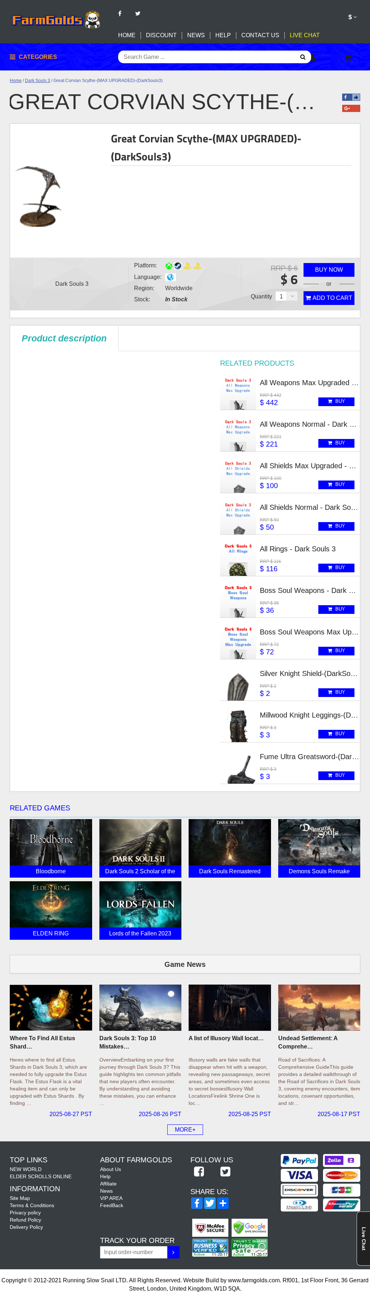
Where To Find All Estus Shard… (42, 1042)
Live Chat (305, 35)
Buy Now (329, 270)
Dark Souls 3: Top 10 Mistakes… (127, 1042)
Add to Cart (332, 298)
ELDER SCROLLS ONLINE (41, 1176)
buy (339, 401)
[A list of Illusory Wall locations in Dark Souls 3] (230, 1008)
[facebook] (198, 1172)
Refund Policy (25, 1220)
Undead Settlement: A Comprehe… (307, 1042)
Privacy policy (25, 1212)
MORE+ (185, 1130)
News (196, 35)
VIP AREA (111, 1198)
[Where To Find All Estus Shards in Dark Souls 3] (51, 1008)
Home (126, 35)
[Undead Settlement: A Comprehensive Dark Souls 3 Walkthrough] (319, 1008)
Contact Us (260, 35)
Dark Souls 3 (37, 80)
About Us (110, 1169)
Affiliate (108, 1184)
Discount (161, 35)
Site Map (20, 1198)
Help (223, 35)
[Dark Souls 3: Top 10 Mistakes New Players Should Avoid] (140, 1008)
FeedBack (111, 1205)
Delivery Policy (26, 1227)
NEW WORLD (26, 1169)
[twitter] (225, 1172)
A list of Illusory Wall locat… (226, 1038)
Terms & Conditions (32, 1205)
